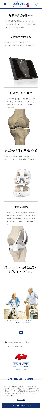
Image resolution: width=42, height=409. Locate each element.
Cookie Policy (10, 395)
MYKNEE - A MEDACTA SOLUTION (14, 346)
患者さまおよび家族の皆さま (16, 342)
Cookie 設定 (21, 400)
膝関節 (27, 342)
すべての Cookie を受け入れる (21, 405)
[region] (21, 394)
